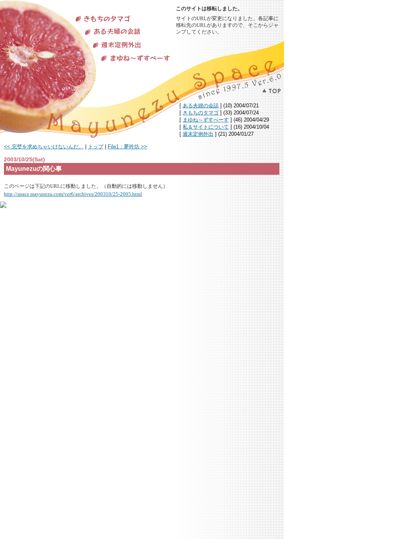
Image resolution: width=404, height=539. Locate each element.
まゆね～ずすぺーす (206, 120)
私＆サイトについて (206, 127)
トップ (95, 147)
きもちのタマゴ (201, 113)
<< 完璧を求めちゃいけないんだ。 (44, 147)
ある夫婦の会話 (201, 106)
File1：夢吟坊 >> (127, 147)
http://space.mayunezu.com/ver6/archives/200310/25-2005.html (73, 194)
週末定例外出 (198, 134)
